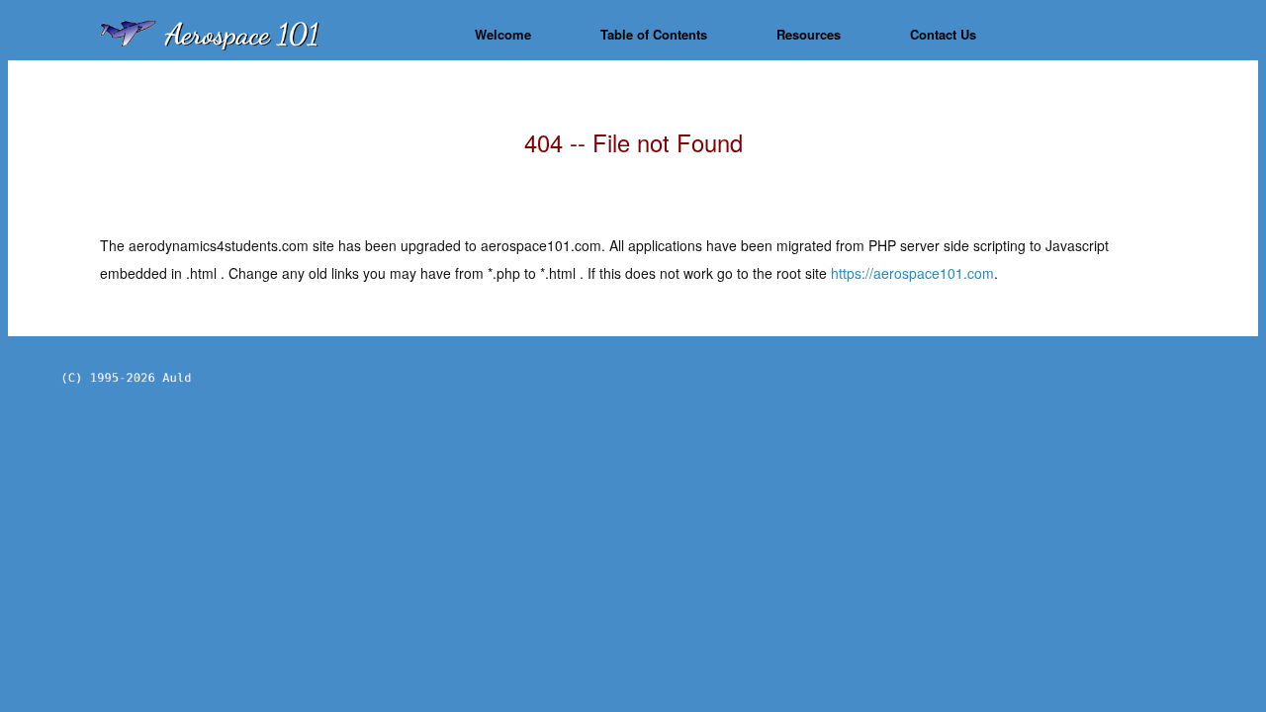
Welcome (503, 34)
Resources (808, 34)
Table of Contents (653, 34)
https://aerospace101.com (912, 273)
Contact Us (943, 34)
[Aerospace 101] (262, 34)
